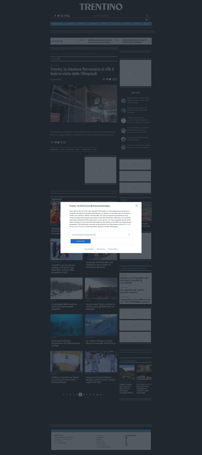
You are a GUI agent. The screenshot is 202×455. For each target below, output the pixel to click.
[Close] (137, 206)
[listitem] (101, 235)
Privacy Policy (113, 249)
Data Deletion (89, 249)
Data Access (101, 249)
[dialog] (101, 227)
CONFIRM (80, 241)
